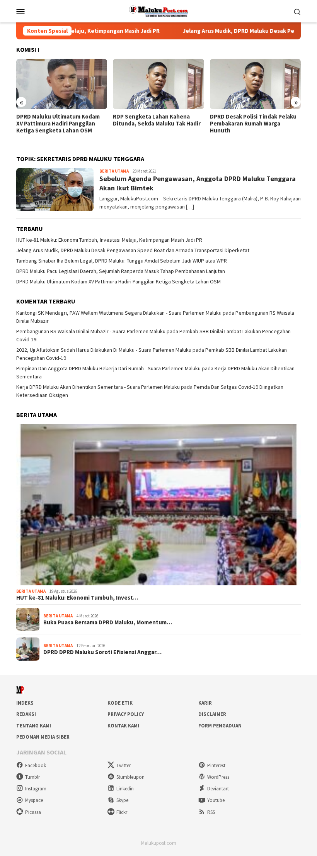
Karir (205, 703)
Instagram (35, 788)
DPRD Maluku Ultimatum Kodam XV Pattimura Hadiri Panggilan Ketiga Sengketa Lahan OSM (58, 123)
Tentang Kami (33, 725)
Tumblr (32, 777)
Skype (122, 800)
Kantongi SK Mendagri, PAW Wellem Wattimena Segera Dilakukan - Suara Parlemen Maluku (119, 312)
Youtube (216, 800)
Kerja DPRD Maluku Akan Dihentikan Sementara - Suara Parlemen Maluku (98, 386)
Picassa (33, 812)
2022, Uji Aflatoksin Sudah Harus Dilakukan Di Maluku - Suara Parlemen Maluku (103, 349)
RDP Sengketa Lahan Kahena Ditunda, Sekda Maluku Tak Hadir (157, 120)
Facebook (35, 765)
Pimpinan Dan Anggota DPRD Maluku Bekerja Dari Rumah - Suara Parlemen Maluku (108, 368)
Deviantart (218, 788)
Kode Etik (120, 703)
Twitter (123, 765)
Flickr (121, 812)
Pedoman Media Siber (43, 737)
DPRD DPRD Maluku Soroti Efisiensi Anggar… (102, 652)
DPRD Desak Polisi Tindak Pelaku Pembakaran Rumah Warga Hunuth (253, 123)
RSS (211, 812)
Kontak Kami (123, 725)
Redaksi (26, 714)
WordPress (218, 777)
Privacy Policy (125, 714)
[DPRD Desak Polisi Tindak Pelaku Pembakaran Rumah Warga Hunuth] (255, 84)
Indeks (25, 703)
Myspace (34, 800)
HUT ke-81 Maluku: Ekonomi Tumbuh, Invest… (77, 597)
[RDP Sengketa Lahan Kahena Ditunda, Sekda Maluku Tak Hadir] (158, 84)
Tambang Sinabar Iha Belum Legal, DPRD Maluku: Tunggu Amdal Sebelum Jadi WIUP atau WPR (121, 260)
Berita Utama (114, 171)
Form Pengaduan (220, 725)
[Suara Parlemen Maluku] (159, 10)
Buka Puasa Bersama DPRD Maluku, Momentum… (107, 622)
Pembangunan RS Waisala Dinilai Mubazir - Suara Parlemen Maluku (90, 331)
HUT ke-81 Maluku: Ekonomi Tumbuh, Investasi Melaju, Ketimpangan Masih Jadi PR (109, 239)
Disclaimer (212, 714)
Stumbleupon (130, 777)
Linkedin (125, 788)
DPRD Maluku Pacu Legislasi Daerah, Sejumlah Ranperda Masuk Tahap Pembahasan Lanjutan (120, 271)
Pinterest (216, 765)
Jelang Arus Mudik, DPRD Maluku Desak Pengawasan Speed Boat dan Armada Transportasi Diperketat (132, 250)
